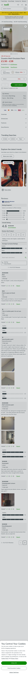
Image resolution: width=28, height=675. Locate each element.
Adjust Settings (14, 672)
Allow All (14, 663)
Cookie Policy (4, 658)
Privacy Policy (14, 658)
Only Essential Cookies (14, 668)
